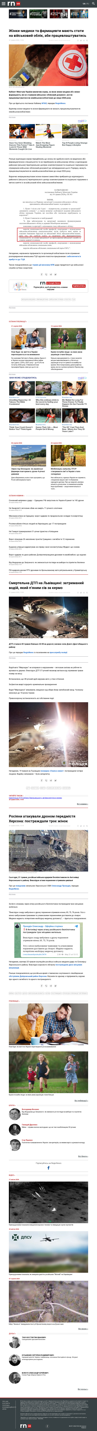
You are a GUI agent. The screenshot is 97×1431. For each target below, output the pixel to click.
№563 (44, 103)
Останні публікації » (18, 322)
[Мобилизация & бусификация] (38, 18)
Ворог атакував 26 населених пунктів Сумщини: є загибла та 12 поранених (42, 539)
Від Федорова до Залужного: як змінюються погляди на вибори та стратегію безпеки (47, 562)
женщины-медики (28, 299)
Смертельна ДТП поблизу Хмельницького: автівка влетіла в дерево (35, 798)
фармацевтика (42, 299)
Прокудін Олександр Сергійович (75, 993)
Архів (4, 1409)
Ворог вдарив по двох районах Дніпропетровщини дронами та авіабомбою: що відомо (47, 555)
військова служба (56, 299)
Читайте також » (16, 796)
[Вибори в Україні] (79, 18)
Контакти (6, 1403)
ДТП (28, 788)
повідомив (20, 886)
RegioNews (60, 103)
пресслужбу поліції (58, 652)
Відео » (12, 1175)
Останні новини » (16, 496)
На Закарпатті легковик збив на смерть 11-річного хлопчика (35, 508)
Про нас (5, 1401)
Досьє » (12, 1334)
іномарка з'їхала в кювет (52, 771)
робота (67, 299)
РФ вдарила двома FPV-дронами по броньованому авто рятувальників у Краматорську (48, 570)
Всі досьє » (83, 1389)
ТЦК (73, 299)
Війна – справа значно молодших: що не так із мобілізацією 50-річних (49, 1127)
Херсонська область (36, 993)
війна (11, 993)
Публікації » (14, 1001)
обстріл (18, 993)
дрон (25, 993)
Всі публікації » (81, 1101)
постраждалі (56, 993)
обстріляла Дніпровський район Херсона (28, 976)
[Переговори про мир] (59, 18)
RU (88, 4)
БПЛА (48, 993)
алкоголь (35, 788)
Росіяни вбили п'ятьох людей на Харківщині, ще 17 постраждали (37, 524)
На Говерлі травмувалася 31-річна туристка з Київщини (33, 531)
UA (84, 4)
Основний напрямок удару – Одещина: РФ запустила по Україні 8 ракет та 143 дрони (46, 500)
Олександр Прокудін (61, 886)
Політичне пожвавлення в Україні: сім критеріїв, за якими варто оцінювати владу (53, 1143)
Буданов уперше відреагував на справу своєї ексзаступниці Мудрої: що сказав (44, 547)
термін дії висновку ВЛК (43, 265)
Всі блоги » (83, 1156)
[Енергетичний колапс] (18, 18)
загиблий (66, 788)
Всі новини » (82, 804)
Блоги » (12, 1105)
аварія (42, 788)
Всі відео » (83, 1329)
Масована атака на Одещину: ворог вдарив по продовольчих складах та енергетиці (46, 516)
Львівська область (54, 788)
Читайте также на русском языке (59, 40)
